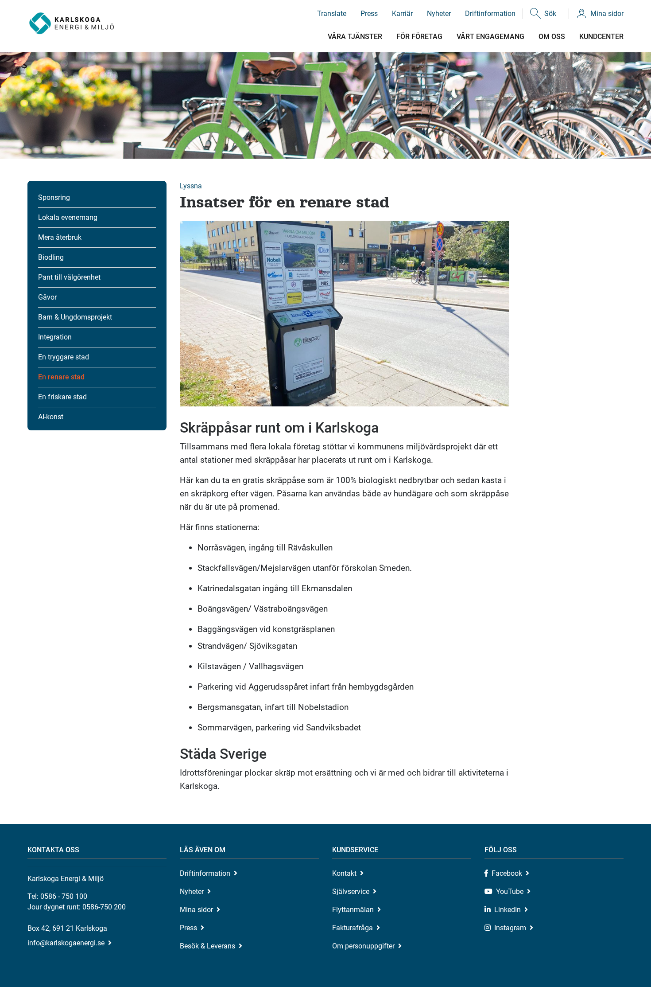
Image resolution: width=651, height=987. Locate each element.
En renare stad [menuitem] (61, 377)
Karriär (402, 13)
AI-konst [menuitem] (50, 417)
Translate (331, 13)
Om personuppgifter (363, 946)
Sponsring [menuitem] (54, 197)
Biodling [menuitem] (51, 257)
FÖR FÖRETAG (419, 36)
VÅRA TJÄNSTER (355, 36)
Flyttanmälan (353, 909)
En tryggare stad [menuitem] (63, 357)
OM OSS (552, 36)
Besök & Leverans (207, 946)
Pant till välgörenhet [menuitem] (69, 277)
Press (369, 13)
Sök (550, 13)
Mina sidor (607, 13)
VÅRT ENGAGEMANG (490, 36)
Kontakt (344, 873)
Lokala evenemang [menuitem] (67, 217)
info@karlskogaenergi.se (66, 943)
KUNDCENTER (601, 36)
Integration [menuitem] (55, 337)
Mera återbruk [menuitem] (59, 237)
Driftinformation (490, 13)
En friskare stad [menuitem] (62, 397)
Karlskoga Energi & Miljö (71, 23)
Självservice (350, 891)
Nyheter (439, 13)
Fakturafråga (352, 928)
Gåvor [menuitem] (47, 297)
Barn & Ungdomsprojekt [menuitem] (75, 317)
